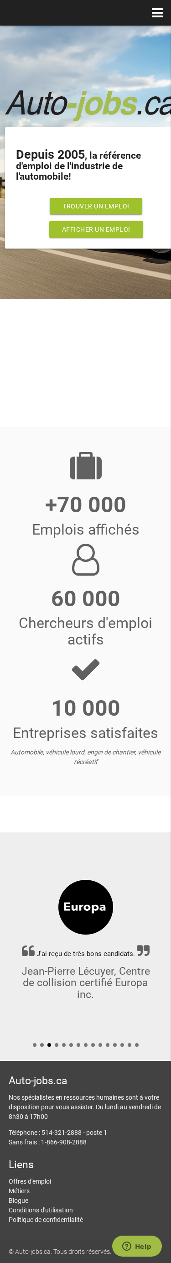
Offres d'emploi (30, 1181)
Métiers (19, 1191)
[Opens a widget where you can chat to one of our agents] (137, 1247)
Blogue (18, 1200)
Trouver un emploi (96, 206)
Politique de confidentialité (46, 1219)
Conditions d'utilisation (41, 1210)
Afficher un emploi (96, 229)
